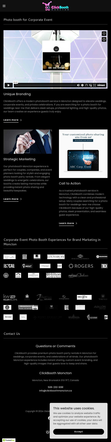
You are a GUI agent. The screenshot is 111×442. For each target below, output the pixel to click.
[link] (55, 6)
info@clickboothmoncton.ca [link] (55, 390)
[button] (9, 6)
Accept (78, 431)
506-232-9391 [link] (55, 387)
